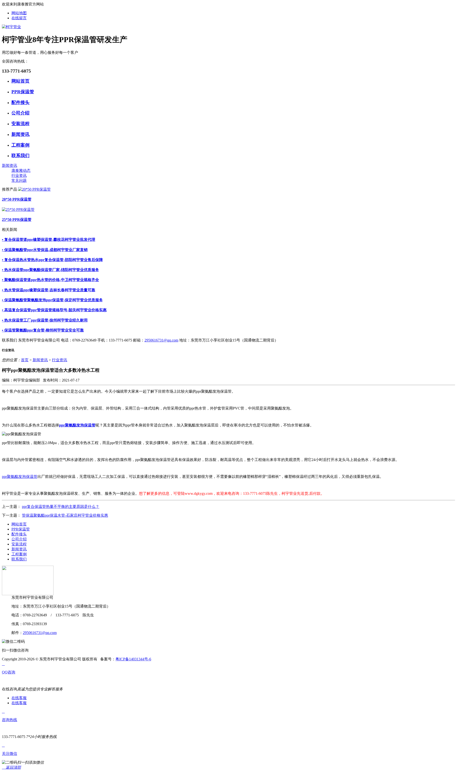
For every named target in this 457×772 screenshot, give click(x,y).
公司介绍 (20, 112)
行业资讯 (19, 175)
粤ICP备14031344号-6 (133, 659)
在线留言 (19, 18)
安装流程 (20, 123)
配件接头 (20, 102)
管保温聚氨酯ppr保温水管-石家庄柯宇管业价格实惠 (65, 515)
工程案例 (20, 145)
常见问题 (19, 180)
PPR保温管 (22, 91)
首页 (25, 360)
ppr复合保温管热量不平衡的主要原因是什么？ (60, 507)
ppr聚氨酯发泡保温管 (19, 477)
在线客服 (19, 698)
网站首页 (20, 81)
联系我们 (20, 155)
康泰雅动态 (20, 170)
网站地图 (19, 13)
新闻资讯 (20, 134)
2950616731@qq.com (161, 340)
